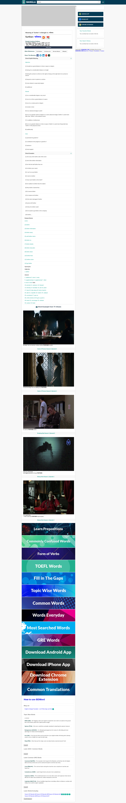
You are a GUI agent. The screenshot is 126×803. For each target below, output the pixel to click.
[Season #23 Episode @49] (66, 794)
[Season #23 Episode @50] (64, 794)
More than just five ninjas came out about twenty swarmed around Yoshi (45, 741)
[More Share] (49, 56)
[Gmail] (46, 56)
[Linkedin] (43, 56)
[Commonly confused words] (48, 547)
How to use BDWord (34, 699)
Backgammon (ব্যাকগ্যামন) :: (31, 730)
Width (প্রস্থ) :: (28, 720)
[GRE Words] (48, 645)
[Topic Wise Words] (48, 596)
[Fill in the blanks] (48, 584)
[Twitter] (40, 56)
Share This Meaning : (30, 55)
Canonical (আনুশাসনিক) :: (30, 761)
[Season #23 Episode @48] (68, 794)
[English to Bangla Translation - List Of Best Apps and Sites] (53, 709)
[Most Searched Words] (48, 633)
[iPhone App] (48, 670)
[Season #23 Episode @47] (69, 794)
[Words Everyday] (48, 621)
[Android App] (48, 658)
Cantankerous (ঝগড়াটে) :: (31, 772)
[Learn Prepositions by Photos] (48, 534)
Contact (102, 50)
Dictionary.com (47, 51)
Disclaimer (96, 50)
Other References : (30, 51)
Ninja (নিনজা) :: (28, 741)
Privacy (91, 50)
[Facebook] (38, 56)
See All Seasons (27, 798)
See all (25, 745)
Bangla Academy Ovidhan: (32, 41)
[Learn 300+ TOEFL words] (48, 571)
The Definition (39, 51)
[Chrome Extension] (48, 682)
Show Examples (48, 153)
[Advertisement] (48, 16)
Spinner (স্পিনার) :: (29, 726)
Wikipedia (64, 51)
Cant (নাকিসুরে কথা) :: (29, 766)
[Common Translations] (48, 695)
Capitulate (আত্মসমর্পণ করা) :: (31, 781)
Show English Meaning (48, 58)
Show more (48, 47)
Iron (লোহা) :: (28, 735)
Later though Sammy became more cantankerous (42, 772)
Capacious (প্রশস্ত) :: (30, 775)
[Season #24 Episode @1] (62, 794)
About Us (86, 50)
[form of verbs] (48, 559)
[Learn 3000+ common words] (48, 608)
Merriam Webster (56, 51)
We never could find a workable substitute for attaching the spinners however (47, 726)
